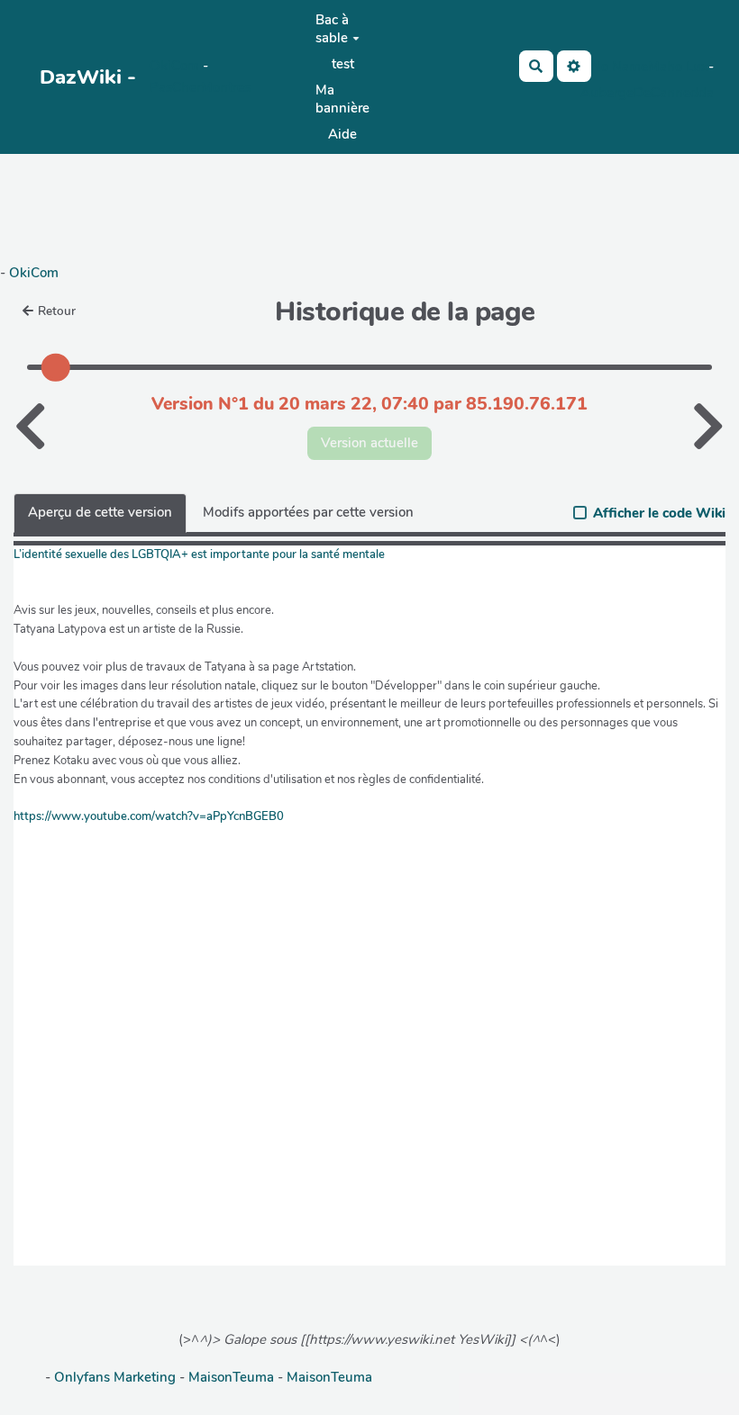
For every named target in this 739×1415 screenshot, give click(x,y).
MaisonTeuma (233, 1377)
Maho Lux (678, 67)
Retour (57, 311)
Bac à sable (332, 29)
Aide (342, 134)
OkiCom (176, 66)
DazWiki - (88, 77)
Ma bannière (342, 99)
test (343, 64)
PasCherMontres (200, 87)
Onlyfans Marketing (116, 1377)
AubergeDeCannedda (647, 93)
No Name (619, 67)
